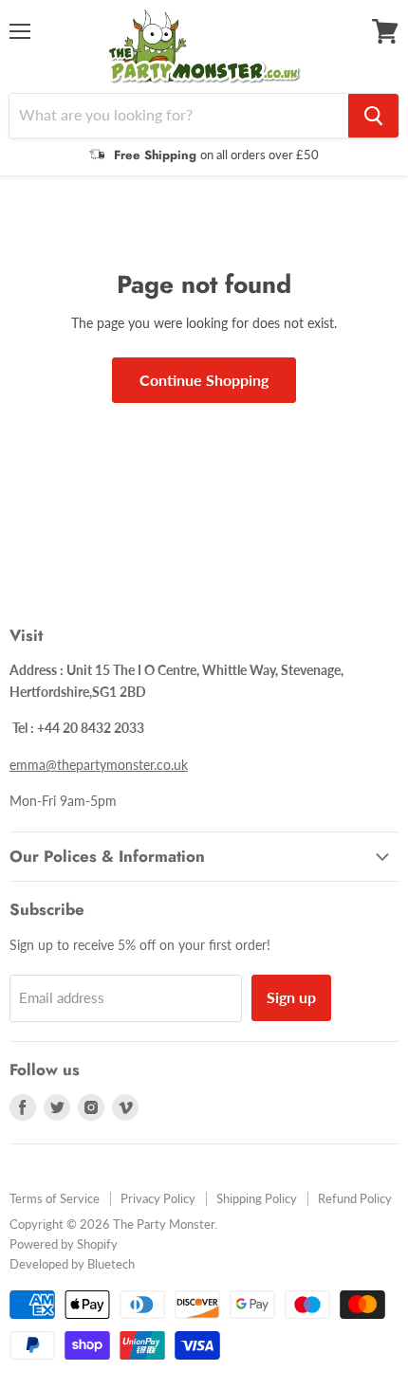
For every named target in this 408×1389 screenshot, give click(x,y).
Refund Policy (355, 1198)
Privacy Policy (158, 1198)
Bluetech (111, 1263)
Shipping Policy (256, 1198)
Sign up (291, 997)
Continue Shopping (204, 380)
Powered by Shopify (63, 1244)
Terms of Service (54, 1198)
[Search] (373, 115)
